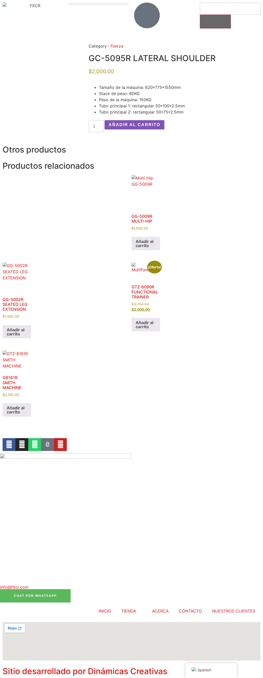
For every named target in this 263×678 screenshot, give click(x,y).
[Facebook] (9, 444)
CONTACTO (190, 611)
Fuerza (116, 46)
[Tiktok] (47, 444)
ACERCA (160, 611)
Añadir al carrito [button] (144, 243)
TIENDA (128, 611)
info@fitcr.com (14, 587)
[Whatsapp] (34, 444)
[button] (98, 4)
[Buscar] (215, 22)
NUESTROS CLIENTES (233, 611)
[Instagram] (21, 444)
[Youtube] (60, 444)
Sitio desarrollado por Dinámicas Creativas (85, 671)
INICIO (105, 611)
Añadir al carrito (134, 125)
